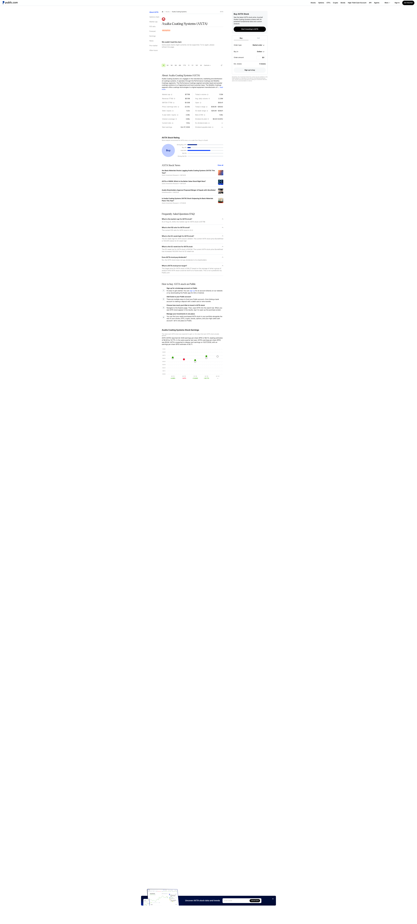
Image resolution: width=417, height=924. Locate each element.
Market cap (153, 22)
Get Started (408, 3)
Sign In (397, 3)
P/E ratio (152, 26)
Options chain (154, 17)
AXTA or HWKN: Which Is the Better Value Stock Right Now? (184, 181)
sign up (192, 291)
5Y (192, 65)
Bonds (343, 3)
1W (167, 65)
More (386, 3)
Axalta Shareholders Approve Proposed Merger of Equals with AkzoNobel (188, 190)
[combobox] (258, 45)
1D (163, 65)
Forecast (152, 31)
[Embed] (221, 65)
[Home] (10, 2)
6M (180, 65)
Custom (206, 65)
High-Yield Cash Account (357, 3)
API (370, 3)
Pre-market (153, 46)
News (151, 41)
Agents (376, 3)
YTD (184, 65)
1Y (188, 65)
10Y (197, 65)
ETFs (328, 3)
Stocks (313, 3)
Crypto (335, 3)
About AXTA (153, 12)
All (201, 65)
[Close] (273, 899)
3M (176, 65)
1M (171, 65)
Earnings (152, 36)
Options (321, 3)
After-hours (153, 50)
